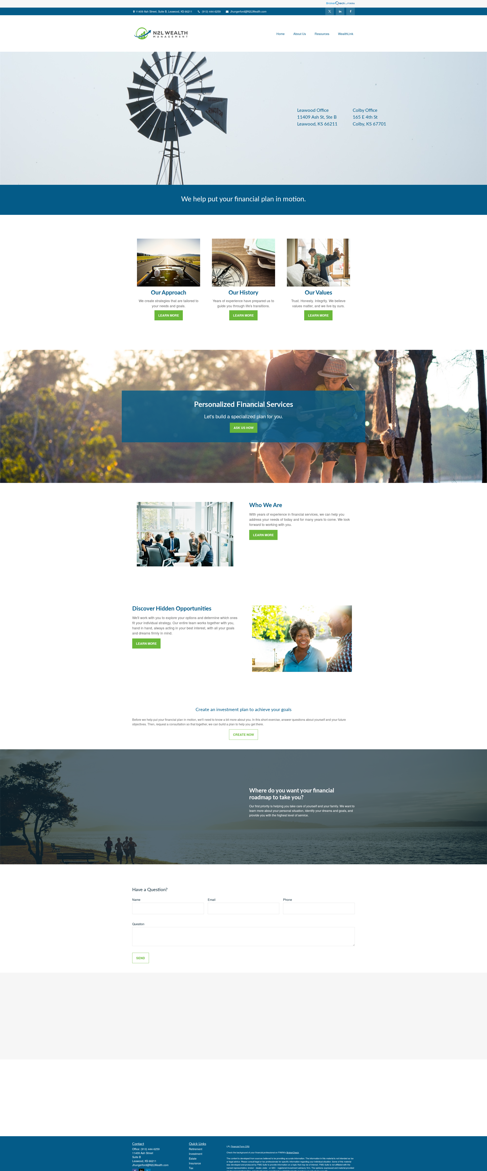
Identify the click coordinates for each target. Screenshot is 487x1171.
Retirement (195, 1149)
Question (138, 924)
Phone (287, 899)
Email (212, 899)
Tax (191, 1168)
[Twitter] (329, 11)
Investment (195, 1154)
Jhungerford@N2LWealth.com (248, 11)
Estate (193, 1158)
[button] (280, 33)
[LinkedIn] (340, 11)
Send (140, 958)
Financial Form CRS (240, 1146)
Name (136, 899)
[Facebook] (350, 11)
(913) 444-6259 (211, 11)
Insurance (195, 1163)
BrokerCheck (292, 1152)
